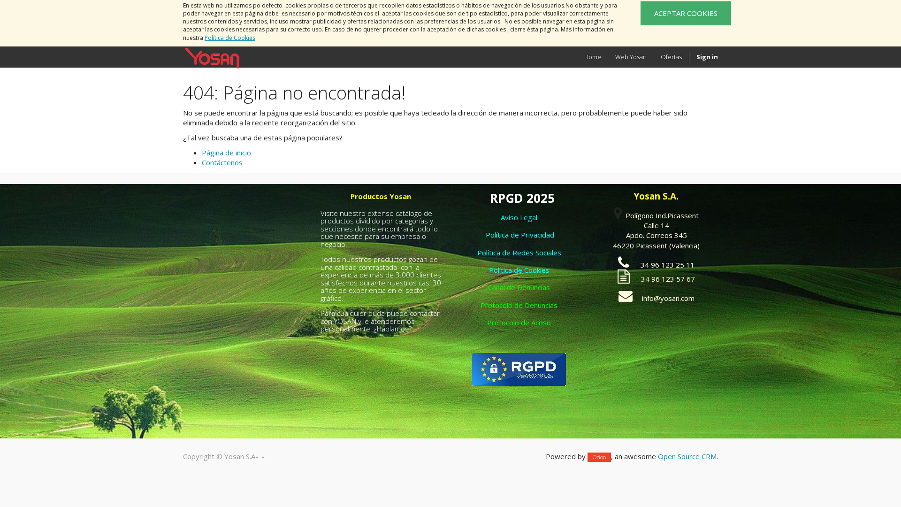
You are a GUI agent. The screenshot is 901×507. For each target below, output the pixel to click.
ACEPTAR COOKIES (686, 13)
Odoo (599, 457)
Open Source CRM (687, 456)
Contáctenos (222, 162)
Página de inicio (226, 152)
